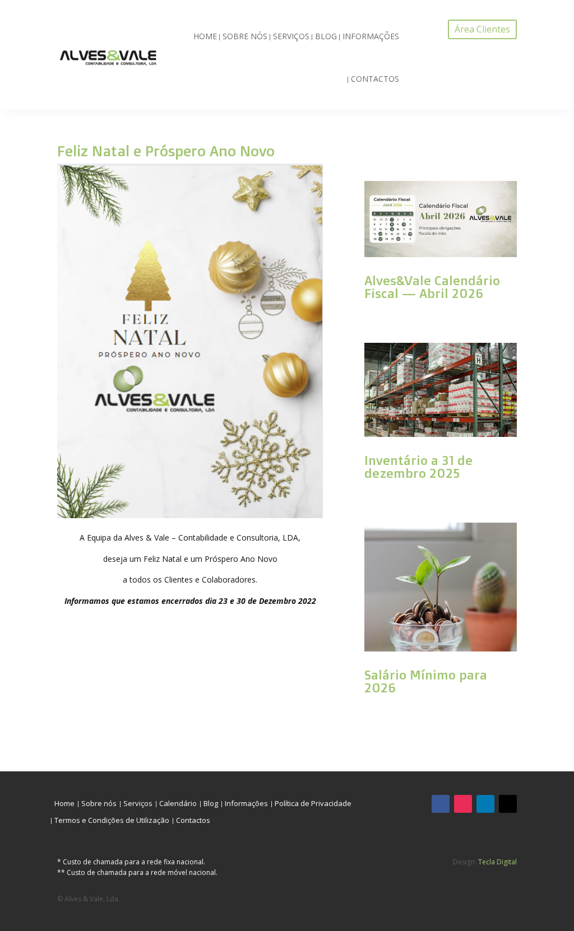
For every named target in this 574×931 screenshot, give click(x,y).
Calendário (178, 803)
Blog (326, 36)
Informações (370, 36)
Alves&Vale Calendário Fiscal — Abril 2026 (432, 286)
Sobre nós (245, 36)
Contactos (375, 78)
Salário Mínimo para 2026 (425, 681)
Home (205, 36)
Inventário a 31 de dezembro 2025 (418, 466)
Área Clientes (482, 29)
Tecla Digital (497, 862)
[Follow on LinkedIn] (485, 804)
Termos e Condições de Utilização (111, 820)
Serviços (291, 36)
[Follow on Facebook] (441, 804)
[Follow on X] (508, 804)
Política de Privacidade (313, 803)
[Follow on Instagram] (463, 804)
